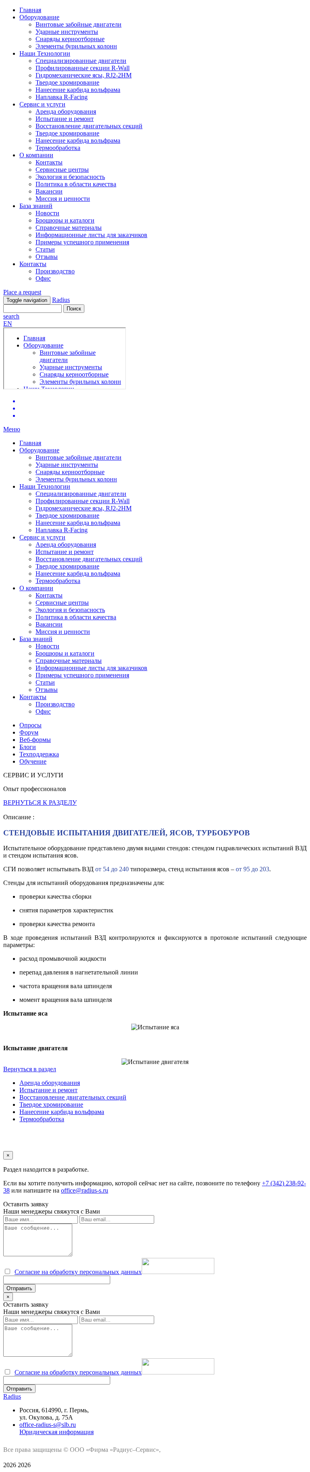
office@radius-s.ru (84, 1190)
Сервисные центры (62, 169)
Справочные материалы (69, 227)
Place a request (22, 292)
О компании (36, 155)
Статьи (45, 249)
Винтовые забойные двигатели (78, 24)
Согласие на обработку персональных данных (78, 1271)
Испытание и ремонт (65, 118)
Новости (47, 213)
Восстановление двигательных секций (89, 126)
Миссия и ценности (63, 198)
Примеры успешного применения (82, 242)
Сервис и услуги (42, 104)
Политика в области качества (76, 184)
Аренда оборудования (66, 111)
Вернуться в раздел (29, 1069)
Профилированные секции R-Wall (83, 68)
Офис (43, 278)
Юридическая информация (56, 1431)
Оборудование (39, 17)
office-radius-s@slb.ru (47, 1424)
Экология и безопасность (70, 176)
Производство (55, 271)
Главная (30, 9)
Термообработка (58, 147)
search (11, 316)
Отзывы (47, 256)
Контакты (49, 162)
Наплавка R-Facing (62, 97)
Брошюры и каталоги (65, 220)
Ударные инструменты (67, 31)
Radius (61, 299)
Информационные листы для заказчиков (91, 234)
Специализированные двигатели (81, 60)
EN (7, 323)
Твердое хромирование (67, 82)
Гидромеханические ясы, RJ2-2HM (84, 75)
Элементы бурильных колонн (76, 46)
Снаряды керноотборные (70, 38)
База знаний (35, 205)
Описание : (18, 817)
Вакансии (49, 191)
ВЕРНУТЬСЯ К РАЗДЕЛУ (40, 802)
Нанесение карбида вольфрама (78, 89)
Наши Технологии (44, 53)
